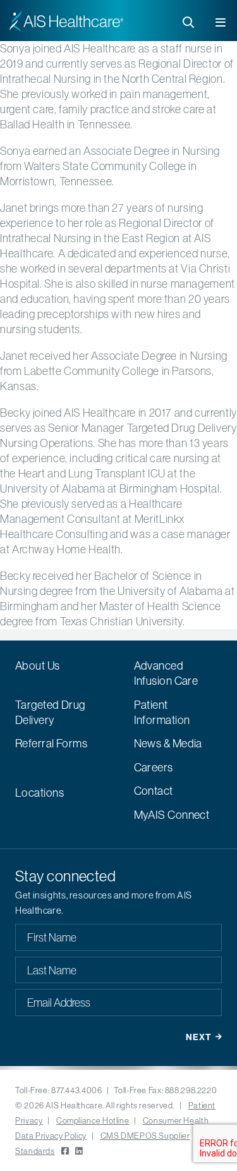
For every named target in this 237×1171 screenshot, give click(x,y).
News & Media (168, 743)
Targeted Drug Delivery (50, 712)
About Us (37, 665)
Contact (153, 790)
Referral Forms (51, 743)
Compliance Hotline (92, 1120)
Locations (39, 792)
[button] (221, 19)
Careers (153, 767)
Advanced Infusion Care (166, 673)
